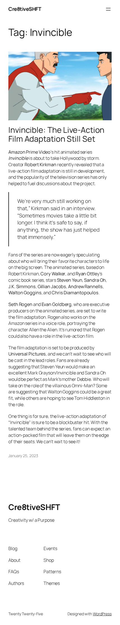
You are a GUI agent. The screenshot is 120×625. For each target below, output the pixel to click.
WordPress (102, 613)
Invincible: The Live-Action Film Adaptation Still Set (56, 134)
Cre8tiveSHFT (24, 9)
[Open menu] (108, 9)
